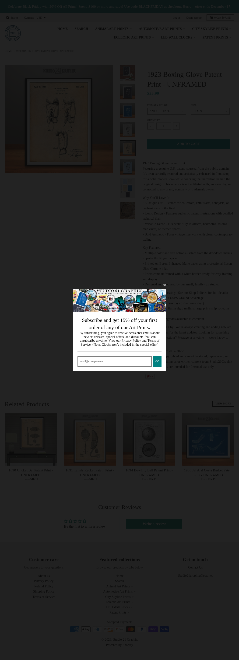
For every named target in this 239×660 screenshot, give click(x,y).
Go (157, 361)
